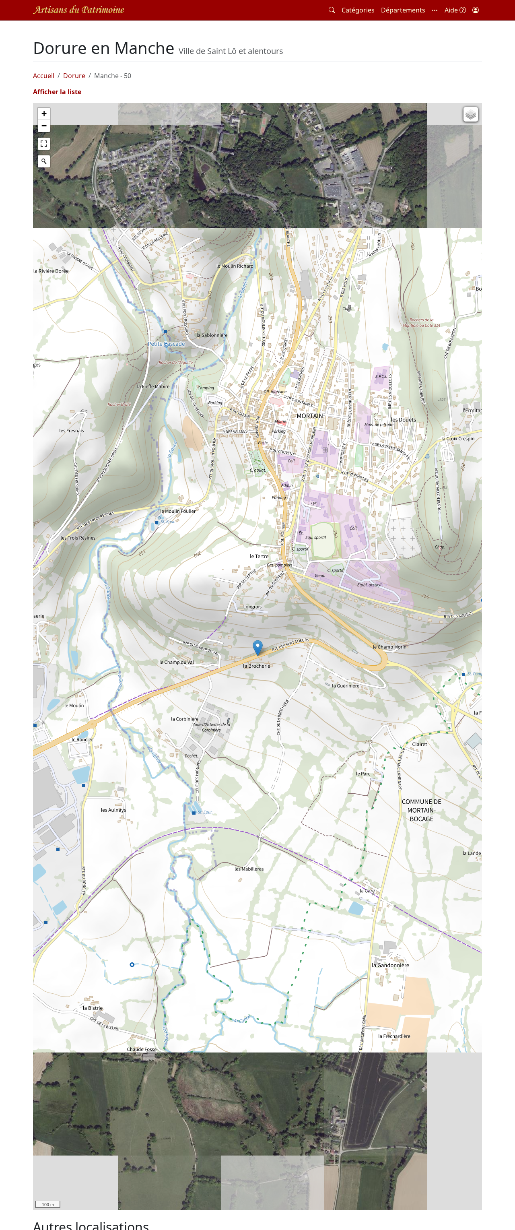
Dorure (74, 75)
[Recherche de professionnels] (331, 10)
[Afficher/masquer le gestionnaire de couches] (471, 114)
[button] (434, 10)
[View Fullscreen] (44, 144)
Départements (403, 10)
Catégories (358, 10)
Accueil (43, 75)
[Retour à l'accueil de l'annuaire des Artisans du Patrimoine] (78, 10)
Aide (452, 10)
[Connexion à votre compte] (475, 10)
